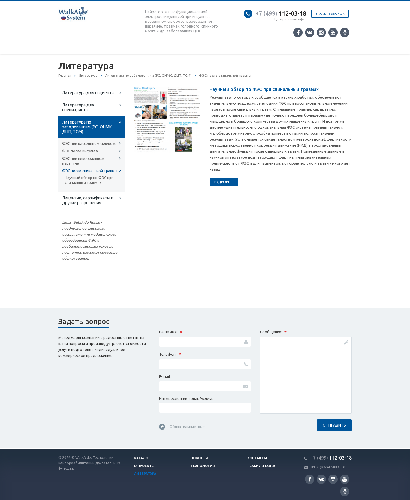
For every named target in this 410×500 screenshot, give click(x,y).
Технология (203, 466)
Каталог (142, 458)
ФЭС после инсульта (80, 151)
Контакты (257, 458)
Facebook (298, 32)
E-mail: (165, 376)
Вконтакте (309, 32)
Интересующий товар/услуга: (186, 398)
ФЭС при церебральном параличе (83, 161)
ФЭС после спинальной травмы (89, 171)
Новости (199, 458)
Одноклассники (344, 32)
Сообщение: (273, 332)
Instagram (321, 32)
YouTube (333, 32)
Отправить (334, 425)
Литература (145, 473)
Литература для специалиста (78, 107)
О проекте (144, 466)
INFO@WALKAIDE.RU (329, 467)
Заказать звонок (330, 13)
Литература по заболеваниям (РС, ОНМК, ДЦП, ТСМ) (87, 127)
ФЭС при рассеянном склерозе (89, 143)
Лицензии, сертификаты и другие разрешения (87, 200)
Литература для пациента (88, 92)
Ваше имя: (170, 332)
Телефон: (170, 355)
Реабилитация (261, 466)
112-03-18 (280, 13)
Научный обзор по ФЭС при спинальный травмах (89, 180)
